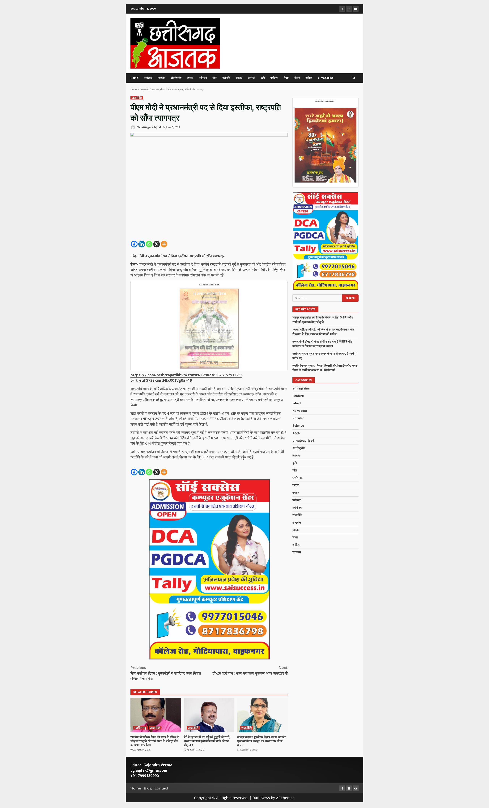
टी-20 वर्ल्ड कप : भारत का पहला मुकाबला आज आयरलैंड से (250, 670)
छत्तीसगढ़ (148, 77)
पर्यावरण (274, 77)
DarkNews (261, 797)
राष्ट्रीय (161, 77)
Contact (161, 788)
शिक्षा (286, 77)
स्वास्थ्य (251, 77)
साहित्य (309, 77)
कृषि (263, 77)
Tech (296, 433)
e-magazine (325, 77)
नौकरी (297, 77)
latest (296, 403)
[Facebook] (134, 244)
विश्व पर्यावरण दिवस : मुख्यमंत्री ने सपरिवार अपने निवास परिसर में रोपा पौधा (165, 673)
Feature (298, 396)
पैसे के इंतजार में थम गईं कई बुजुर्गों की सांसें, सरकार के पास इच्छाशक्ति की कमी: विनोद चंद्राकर (209, 715)
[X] (156, 244)
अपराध (239, 77)
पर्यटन (295, 492)
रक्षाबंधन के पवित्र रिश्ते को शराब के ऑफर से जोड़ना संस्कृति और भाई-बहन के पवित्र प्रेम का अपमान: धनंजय (155, 715)
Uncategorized (303, 440)
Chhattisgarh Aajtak (149, 127)
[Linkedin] (141, 244)
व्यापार (190, 77)
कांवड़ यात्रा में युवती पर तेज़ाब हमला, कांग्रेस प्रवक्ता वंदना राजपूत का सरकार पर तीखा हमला (262, 715)
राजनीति (226, 77)
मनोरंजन (203, 77)
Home (134, 77)
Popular (298, 418)
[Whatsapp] (149, 244)
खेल (214, 77)
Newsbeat (299, 411)
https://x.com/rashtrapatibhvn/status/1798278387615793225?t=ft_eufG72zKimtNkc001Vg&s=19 (186, 377)
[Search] (354, 78)
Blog (148, 788)
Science (298, 425)
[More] (164, 244)
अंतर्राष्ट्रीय (176, 77)
